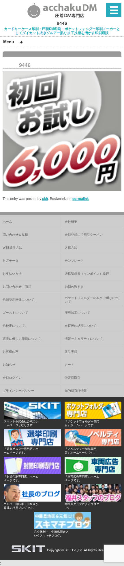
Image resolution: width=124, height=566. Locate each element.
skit (45, 198)
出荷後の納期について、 (82, 325)
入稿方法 (71, 247)
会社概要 (71, 221)
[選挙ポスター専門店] (32, 445)
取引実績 (71, 351)
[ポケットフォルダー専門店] (93, 417)
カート (69, 364)
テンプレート (74, 260)
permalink (80, 198)
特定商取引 (72, 377)
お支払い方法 (12, 273)
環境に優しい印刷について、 (23, 338)
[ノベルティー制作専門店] (93, 445)
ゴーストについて (15, 312)
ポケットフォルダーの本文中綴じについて (92, 299)
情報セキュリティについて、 (85, 338)
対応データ (10, 260)
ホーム (7, 221)
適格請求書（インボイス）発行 (87, 273)
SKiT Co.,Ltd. (74, 550)
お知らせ (9, 364)
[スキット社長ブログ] (32, 500)
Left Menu (114, 10)
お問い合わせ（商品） (18, 286)
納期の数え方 (74, 286)
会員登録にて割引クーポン (84, 234)
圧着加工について (77, 312)
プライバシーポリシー (18, 390)
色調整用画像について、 (20, 299)
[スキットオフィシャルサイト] (32, 417)
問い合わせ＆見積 (15, 234)
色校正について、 (15, 325)
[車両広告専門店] (93, 472)
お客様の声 (10, 351)
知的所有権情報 (76, 390)
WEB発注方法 (12, 247)
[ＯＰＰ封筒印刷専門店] (32, 472)
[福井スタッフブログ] (93, 500)
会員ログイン (12, 377)
